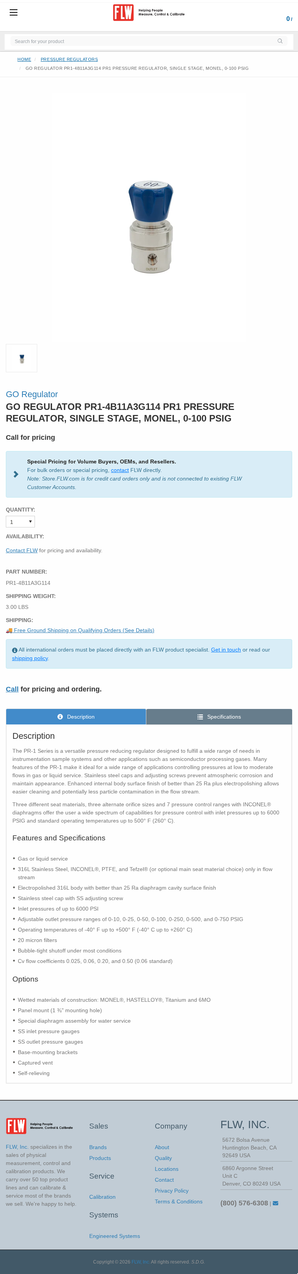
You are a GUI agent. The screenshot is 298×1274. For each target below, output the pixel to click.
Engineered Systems (114, 1236)
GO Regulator (32, 394)
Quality (163, 1158)
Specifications (223, 717)
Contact (164, 1180)
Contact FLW (22, 550)
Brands (98, 1147)
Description (80, 717)
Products (100, 1158)
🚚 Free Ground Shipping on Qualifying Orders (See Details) (80, 630)
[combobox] (141, 41)
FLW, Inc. (141, 1262)
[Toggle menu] (13, 13)
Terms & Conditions (179, 1201)
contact (120, 470)
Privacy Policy (172, 1191)
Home (24, 59)
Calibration (102, 1197)
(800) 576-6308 (244, 1203)
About (162, 1147)
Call (12, 689)
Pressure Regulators (69, 59)
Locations (166, 1169)
